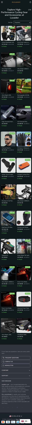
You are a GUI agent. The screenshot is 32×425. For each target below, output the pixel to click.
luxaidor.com (5, 384)
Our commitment (7, 394)
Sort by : (10, 22)
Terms (17, 419)
